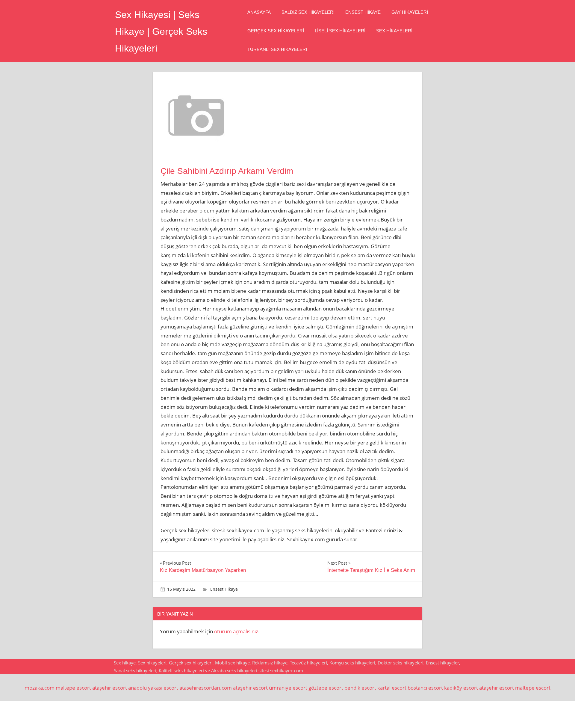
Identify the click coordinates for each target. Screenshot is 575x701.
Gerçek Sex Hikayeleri (275, 30)
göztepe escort (325, 687)
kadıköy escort (461, 687)
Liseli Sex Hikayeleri (340, 30)
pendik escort (360, 687)
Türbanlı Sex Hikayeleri (277, 49)
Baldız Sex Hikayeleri (308, 12)
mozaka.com (40, 687)
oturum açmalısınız (236, 631)
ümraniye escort (288, 687)
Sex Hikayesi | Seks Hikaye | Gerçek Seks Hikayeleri (161, 31)
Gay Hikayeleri (409, 12)
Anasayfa (259, 12)
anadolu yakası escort (153, 687)
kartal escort (391, 687)
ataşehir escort (109, 687)
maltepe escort (73, 687)
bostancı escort (425, 687)
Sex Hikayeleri (394, 30)
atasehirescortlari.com (205, 687)
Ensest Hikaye (363, 12)
